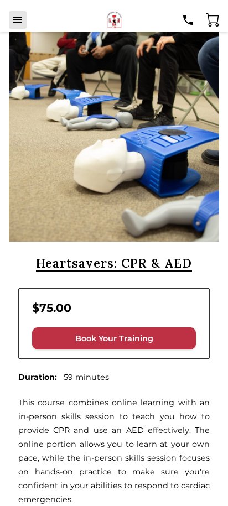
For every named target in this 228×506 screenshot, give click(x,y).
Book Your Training (114, 338)
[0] (212, 20)
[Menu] (18, 20)
